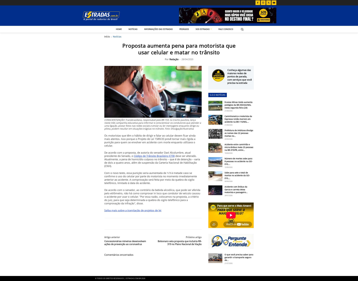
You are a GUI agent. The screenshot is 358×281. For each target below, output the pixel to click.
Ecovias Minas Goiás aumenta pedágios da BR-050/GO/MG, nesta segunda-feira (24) (238, 105)
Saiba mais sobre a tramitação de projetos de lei (132, 210)
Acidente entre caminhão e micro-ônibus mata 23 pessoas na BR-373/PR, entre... (239, 147)
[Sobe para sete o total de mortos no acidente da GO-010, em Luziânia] (215, 176)
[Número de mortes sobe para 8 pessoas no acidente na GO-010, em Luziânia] (215, 162)
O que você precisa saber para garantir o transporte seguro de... (239, 257)
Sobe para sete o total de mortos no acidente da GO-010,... (237, 175)
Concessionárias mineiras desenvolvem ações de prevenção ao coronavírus (125, 243)
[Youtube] (274, 2)
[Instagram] (263, 2)
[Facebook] (257, 2)
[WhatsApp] (120, 224)
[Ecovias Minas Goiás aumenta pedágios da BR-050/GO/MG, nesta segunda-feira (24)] (215, 106)
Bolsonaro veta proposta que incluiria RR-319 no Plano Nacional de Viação (180, 243)
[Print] (133, 224)
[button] (242, 29)
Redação (174, 59)
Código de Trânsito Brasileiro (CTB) (154, 156)
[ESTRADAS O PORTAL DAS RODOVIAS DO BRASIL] (111, 16)
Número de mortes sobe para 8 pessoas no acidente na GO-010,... (239, 161)
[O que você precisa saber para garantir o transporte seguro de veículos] (215, 258)
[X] (268, 2)
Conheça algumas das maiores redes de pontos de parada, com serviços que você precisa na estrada (239, 76)
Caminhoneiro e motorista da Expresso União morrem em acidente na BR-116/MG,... (238, 119)
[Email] (126, 224)
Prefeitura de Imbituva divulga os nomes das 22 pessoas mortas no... (239, 133)
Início (107, 36)
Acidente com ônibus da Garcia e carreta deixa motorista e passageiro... (236, 189)
